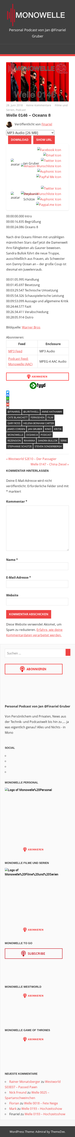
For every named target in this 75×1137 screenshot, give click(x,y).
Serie (63, 440)
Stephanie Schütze (20, 446)
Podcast (21, 110)
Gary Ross (14, 423)
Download (19, 139)
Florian (14, 1103)
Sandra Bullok (48, 440)
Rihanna (29, 440)
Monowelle (15, 434)
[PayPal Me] (48, 177)
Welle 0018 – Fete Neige (41, 1103)
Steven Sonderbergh (48, 446)
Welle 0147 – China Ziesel (49, 464)
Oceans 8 (32, 434)
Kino (48, 429)
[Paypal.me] (48, 204)
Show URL (44, 139)
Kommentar (16, 501)
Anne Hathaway (52, 411)
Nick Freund (18, 1092)
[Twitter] (50, 160)
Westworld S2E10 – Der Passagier (32, 459)
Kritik (58, 429)
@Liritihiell (31, 411)
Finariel (47, 124)
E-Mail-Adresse (18, 577)
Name (12, 560)
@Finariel (14, 411)
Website (12, 595)
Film (50, 417)
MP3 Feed (15, 351)
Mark (13, 1109)
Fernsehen (38, 417)
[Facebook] (48, 150)
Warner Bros (31, 327)
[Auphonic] (48, 171)
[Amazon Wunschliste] (40, 166)
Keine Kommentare (38, 105)
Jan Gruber (35, 429)
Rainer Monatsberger (24, 1082)
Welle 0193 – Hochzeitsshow (41, 1109)
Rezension (14, 440)
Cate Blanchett (18, 417)
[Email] (51, 155)
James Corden (16, 429)
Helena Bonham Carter (38, 423)
